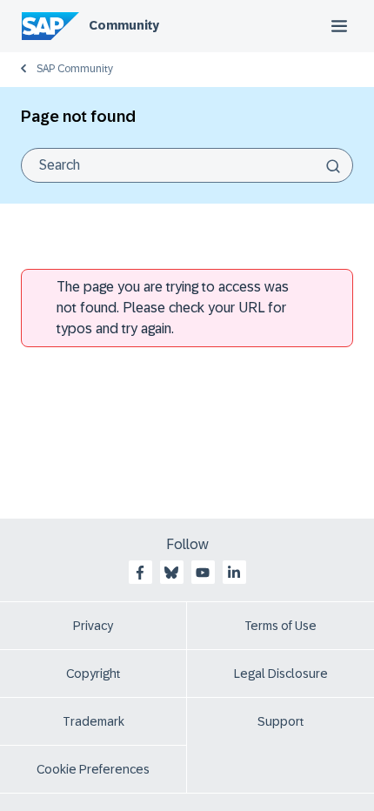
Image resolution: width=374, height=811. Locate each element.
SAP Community (75, 69)
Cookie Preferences (93, 769)
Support (280, 721)
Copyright (93, 673)
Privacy (93, 626)
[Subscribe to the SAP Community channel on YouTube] (203, 573)
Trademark (93, 721)
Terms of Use (280, 626)
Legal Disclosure (281, 673)
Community (124, 25)
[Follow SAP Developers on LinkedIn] (234, 573)
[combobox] (187, 165)
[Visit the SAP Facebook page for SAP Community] (140, 573)
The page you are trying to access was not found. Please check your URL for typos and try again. (173, 307)
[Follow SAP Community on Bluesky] (171, 573)
